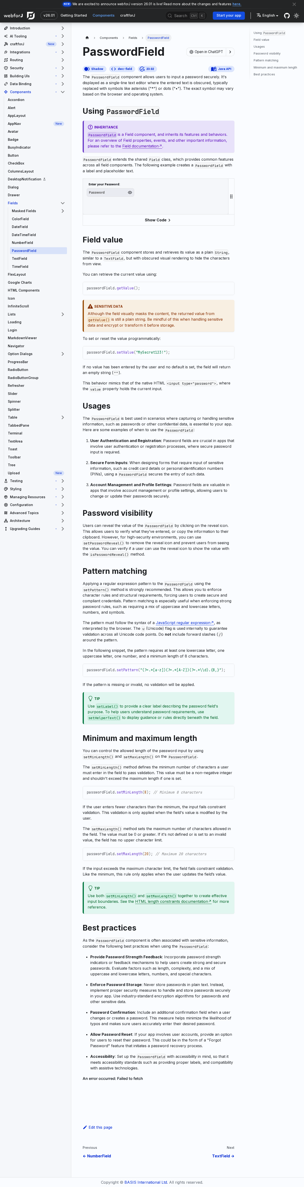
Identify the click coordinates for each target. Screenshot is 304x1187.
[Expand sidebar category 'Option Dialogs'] (62, 353)
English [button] (268, 15)
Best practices (264, 74)
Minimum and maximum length (275, 67)
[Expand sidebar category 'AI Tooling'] (62, 36)
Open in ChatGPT (209, 52)
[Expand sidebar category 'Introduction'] (62, 28)
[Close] (294, 4)
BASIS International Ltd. (146, 1182)
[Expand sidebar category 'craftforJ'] (62, 44)
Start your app (229, 15)
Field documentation (140, 146)
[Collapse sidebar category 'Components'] (62, 92)
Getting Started (74, 15)
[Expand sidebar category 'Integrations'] (62, 52)
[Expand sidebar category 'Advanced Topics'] (62, 512)
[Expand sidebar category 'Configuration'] (62, 504)
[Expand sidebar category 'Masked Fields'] (62, 211)
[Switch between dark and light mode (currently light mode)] (296, 15)
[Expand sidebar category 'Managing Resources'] (62, 497)
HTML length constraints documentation (171, 901)
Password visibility (267, 53)
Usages (259, 46)
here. (237, 4)
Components (103, 15)
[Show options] (230, 52)
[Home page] (87, 37)
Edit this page (100, 1127)
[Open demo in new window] (221, 185)
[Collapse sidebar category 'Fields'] (62, 203)
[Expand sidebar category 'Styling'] (62, 489)
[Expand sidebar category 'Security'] (62, 68)
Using (269, 33)
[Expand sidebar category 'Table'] (62, 417)
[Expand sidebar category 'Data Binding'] (62, 83)
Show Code (155, 220)
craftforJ (127, 15)
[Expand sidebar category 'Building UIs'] (62, 76)
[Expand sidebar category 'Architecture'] (62, 520)
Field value (261, 39)
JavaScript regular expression (183, 622)
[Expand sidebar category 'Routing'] (62, 60)
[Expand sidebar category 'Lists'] (62, 314)
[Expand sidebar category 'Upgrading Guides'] (62, 528)
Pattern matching (266, 60)
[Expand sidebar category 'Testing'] (62, 480)
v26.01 (49, 15)
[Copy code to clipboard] (228, 288)
